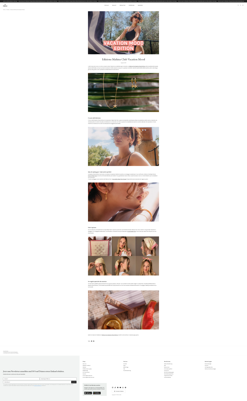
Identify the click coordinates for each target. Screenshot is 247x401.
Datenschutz (166, 367)
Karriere (84, 373)
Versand (206, 365)
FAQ (124, 368)
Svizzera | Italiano (119, 391)
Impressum (166, 370)
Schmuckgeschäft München (88, 377)
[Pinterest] (125, 387)
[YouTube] (120, 387)
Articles (7, 9)
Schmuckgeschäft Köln (87, 375)
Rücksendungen (208, 363)
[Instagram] (112, 387)
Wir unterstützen (86, 372)
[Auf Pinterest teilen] (93, 341)
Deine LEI (114, 5)
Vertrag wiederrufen (209, 367)
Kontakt (125, 363)
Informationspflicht (168, 368)
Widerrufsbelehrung (168, 363)
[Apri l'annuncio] (123, 1)
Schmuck (106, 5)
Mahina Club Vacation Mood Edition (137, 66)
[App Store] (88, 393)
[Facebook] (118, 387)
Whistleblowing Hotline (168, 373)
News (124, 365)
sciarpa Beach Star (132, 231)
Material (84, 367)
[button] (238, 5)
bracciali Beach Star (92, 175)
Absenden (74, 382)
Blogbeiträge (85, 370)
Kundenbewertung (127, 370)
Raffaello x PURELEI (86, 365)
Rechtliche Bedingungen (169, 372)
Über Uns (84, 363)
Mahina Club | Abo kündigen (210, 368)
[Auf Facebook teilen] (91, 341)
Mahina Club (122, 5)
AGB (165, 365)
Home (4, 9)
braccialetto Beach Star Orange (119, 179)
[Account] (241, 5)
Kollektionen (131, 5)
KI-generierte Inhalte (168, 375)
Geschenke (140, 5)
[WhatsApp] (123, 387)
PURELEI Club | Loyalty (87, 368)
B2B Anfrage (125, 367)
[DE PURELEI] (5, 5)
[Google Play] (97, 393)
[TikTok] (115, 387)
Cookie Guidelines (167, 377)
